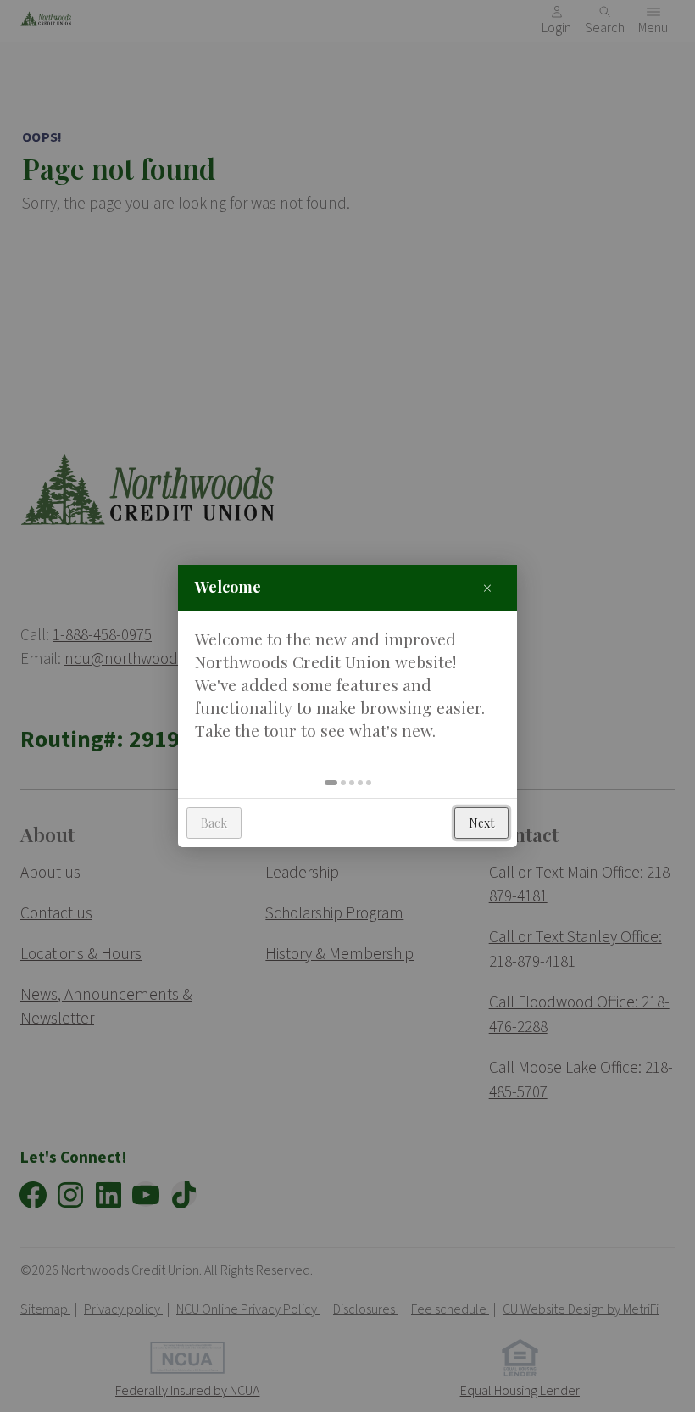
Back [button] (214, 823)
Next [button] (481, 823)
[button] (331, 782)
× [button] (487, 587)
